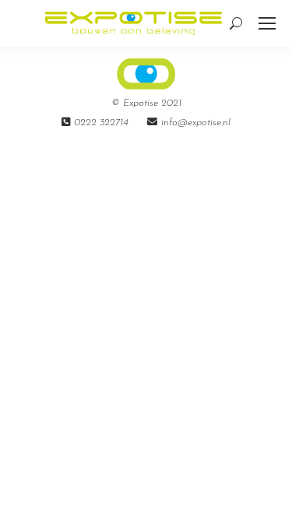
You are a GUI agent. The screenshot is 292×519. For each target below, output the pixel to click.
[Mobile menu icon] (267, 23)
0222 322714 (101, 122)
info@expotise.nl (195, 122)
